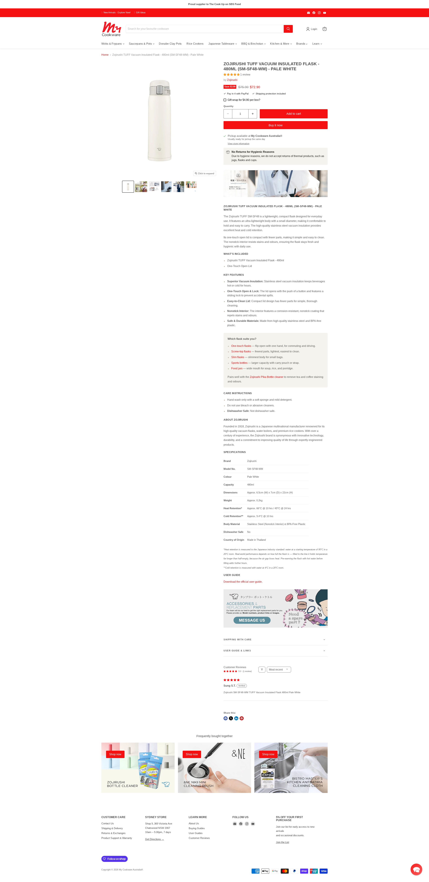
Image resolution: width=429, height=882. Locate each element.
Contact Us (107, 823)
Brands (301, 43)
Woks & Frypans (111, 43)
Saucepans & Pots (140, 43)
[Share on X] (231, 718)
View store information (238, 144)
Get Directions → (154, 839)
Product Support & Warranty (116, 838)
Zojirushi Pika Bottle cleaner (266, 377)
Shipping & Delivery (112, 828)
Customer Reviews (199, 838)
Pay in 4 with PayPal (238, 93)
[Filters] (261, 670)
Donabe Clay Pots (170, 43)
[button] (128, 186)
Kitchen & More (280, 43)
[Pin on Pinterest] (242, 718)
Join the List (282, 842)
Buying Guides (197, 828)
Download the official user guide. (243, 581)
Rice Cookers (195, 43)
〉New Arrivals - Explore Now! (116, 12)
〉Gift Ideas (140, 12)
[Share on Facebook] (226, 718)
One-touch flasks (241, 345)
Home (105, 54)
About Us (194, 823)
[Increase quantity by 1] (253, 113)
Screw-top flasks (241, 351)
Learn (316, 43)
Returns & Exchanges (113, 833)
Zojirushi (232, 79)
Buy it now (276, 125)
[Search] (288, 29)
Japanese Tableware (221, 43)
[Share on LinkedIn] (236, 718)
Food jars (236, 368)
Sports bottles (239, 362)
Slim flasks (237, 357)
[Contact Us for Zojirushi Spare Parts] (276, 629)
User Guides (196, 833)
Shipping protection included (271, 93)
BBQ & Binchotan (252, 43)
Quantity (228, 106)
